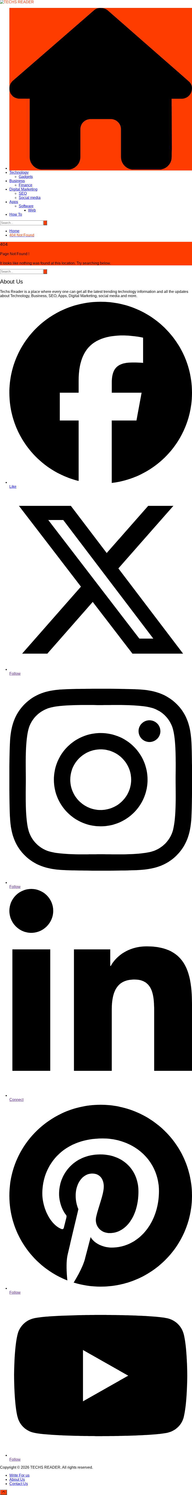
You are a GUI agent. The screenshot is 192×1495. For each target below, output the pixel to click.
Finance (25, 185)
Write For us (19, 1475)
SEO (23, 193)
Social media (30, 198)
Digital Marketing (23, 189)
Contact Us (18, 1484)
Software (26, 206)
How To (15, 214)
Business (17, 181)
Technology (19, 172)
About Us (17, 1479)
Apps (13, 202)
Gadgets (26, 177)
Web (32, 210)
